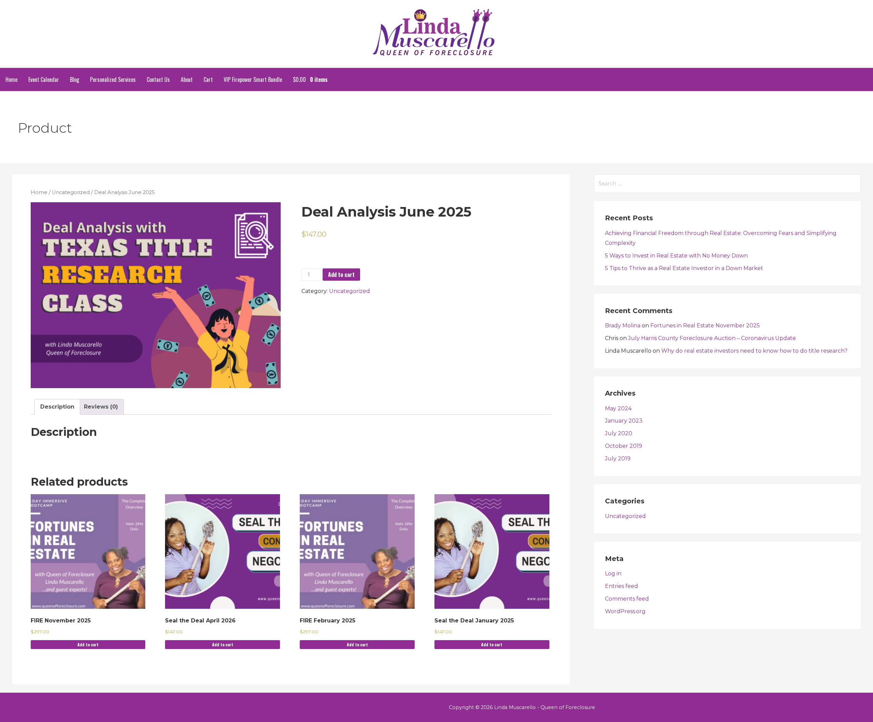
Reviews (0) (101, 406)
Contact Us (158, 79)
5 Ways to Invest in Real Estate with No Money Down (676, 255)
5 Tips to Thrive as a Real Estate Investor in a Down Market (684, 268)
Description (57, 406)
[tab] (57, 407)
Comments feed (627, 598)
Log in (613, 573)
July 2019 (618, 458)
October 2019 (623, 446)
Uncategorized (71, 192)
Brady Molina (622, 325)
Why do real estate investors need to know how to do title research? (754, 351)
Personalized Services (113, 79)
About (187, 79)
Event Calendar (43, 79)
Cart (208, 79)
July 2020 (618, 433)
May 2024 (618, 408)
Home (11, 79)
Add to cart (341, 274)
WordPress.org (625, 611)
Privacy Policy (29, 707)
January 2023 (623, 420)
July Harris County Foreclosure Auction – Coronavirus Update (712, 338)
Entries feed (621, 586)
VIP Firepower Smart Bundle (253, 79)
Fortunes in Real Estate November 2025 (705, 325)
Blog (74, 79)
